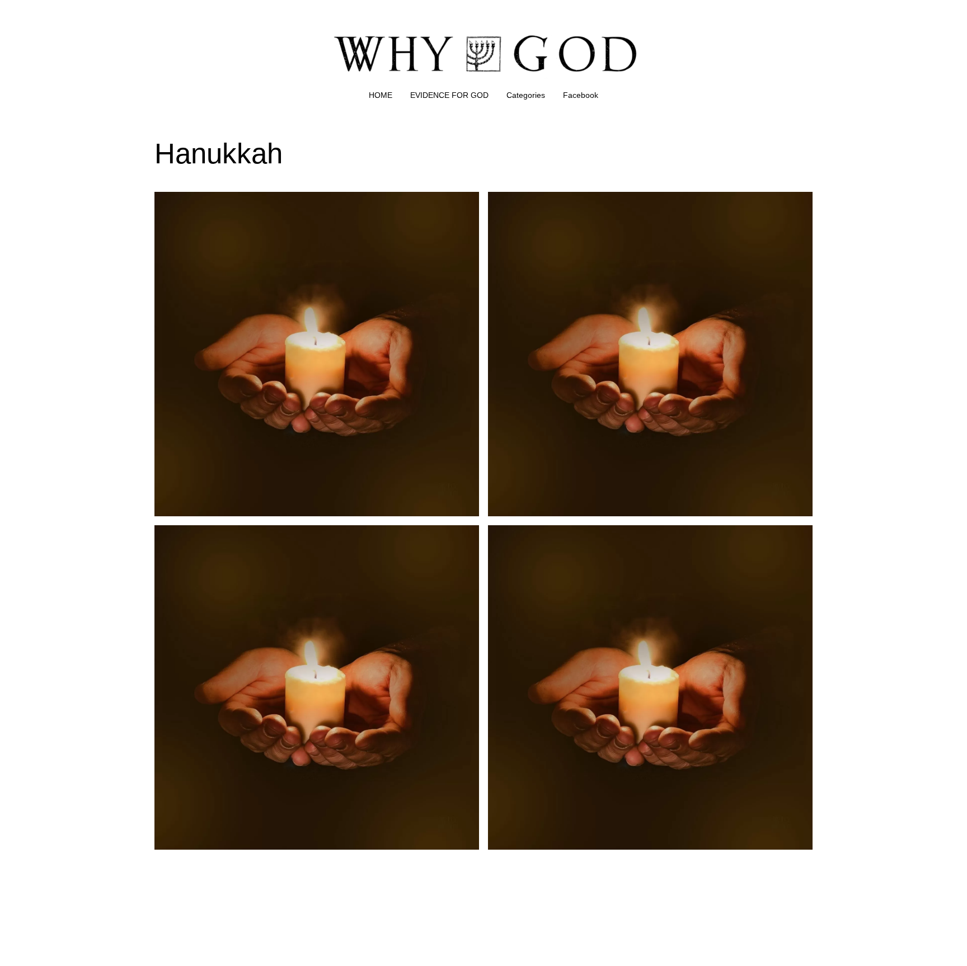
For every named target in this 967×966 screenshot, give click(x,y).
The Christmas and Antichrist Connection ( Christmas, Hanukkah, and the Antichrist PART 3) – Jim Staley (299, 538)
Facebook (580, 95)
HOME (380, 95)
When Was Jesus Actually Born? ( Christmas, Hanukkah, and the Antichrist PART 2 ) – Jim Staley (648, 205)
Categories (525, 95)
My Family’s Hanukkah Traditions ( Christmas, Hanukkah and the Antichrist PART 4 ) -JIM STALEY (649, 538)
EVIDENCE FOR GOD (449, 95)
